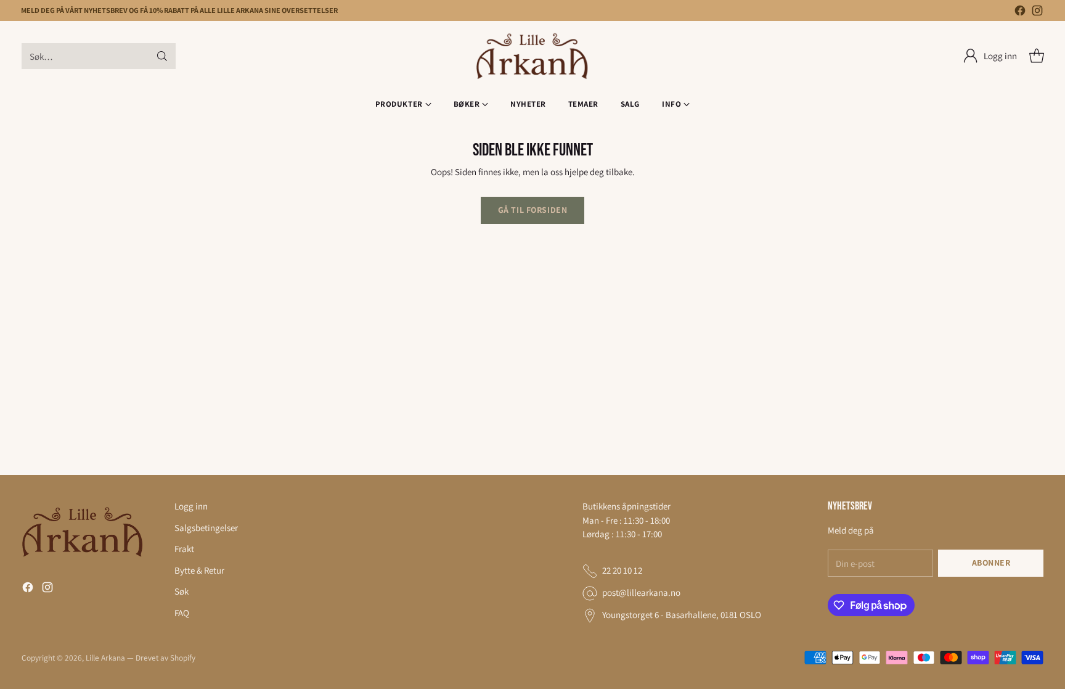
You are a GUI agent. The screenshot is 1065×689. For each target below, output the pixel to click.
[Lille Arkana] (533, 56)
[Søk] (162, 56)
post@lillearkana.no (641, 592)
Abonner (991, 562)
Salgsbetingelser (206, 528)
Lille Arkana (105, 657)
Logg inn (191, 506)
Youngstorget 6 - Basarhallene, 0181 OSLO (681, 615)
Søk (181, 591)
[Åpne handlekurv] (1036, 56)
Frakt (184, 549)
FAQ (181, 613)
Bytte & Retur (199, 570)
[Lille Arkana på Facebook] (1020, 12)
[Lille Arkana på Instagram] (1037, 12)
